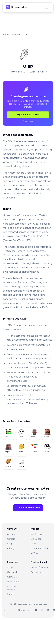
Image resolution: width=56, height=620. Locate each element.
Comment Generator (12, 588)
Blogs (10, 567)
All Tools (34, 553)
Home (6, 35)
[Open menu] (47, 7)
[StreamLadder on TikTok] (42, 610)
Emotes (16, 35)
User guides (13, 572)
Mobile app (36, 534)
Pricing (10, 549)
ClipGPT (34, 544)
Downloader (13, 582)
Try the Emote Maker (28, 115)
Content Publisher (39, 549)
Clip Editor (35, 539)
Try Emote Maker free (28, 508)
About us (11, 534)
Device (24, 610)
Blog (9, 544)
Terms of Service (39, 567)
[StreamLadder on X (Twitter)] (48, 610)
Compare (12, 577)
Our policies (36, 572)
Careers (11, 539)
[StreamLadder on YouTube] (36, 610)
